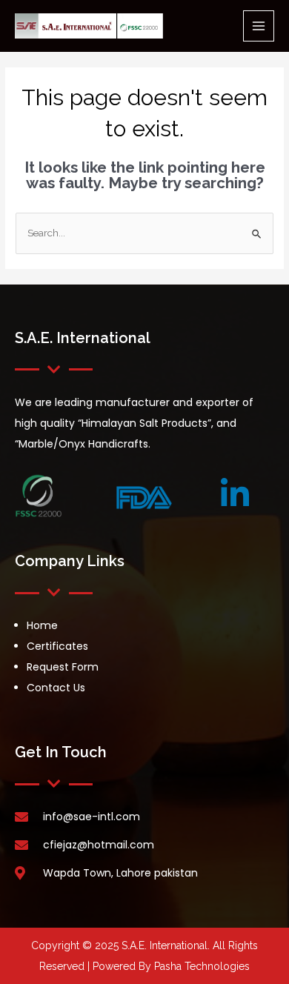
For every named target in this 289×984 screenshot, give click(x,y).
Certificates (57, 646)
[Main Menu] (259, 26)
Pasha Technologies (202, 966)
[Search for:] (144, 233)
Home (42, 625)
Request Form (63, 666)
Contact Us (56, 687)
